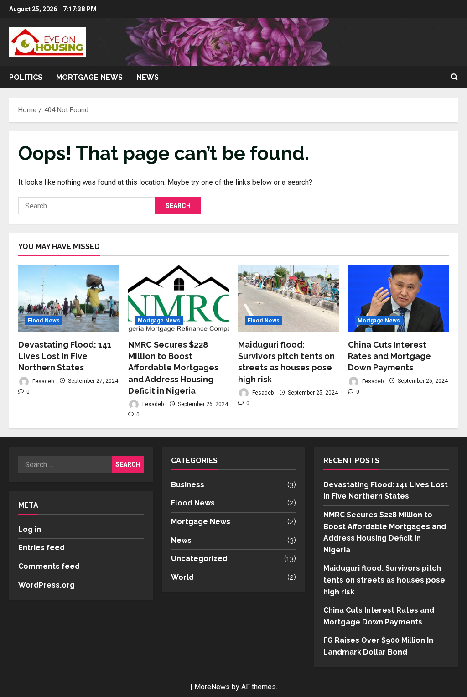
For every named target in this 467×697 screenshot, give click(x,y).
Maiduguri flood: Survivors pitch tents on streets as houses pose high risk (384, 580)
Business (187, 484)
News (147, 77)
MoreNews (212, 686)
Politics (25, 77)
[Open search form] (454, 77)
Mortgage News (89, 77)
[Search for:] (86, 205)
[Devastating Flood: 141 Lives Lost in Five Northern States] (68, 298)
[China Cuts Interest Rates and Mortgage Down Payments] (398, 298)
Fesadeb (42, 381)
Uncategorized (199, 558)
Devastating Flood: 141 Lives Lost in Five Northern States (64, 356)
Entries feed (41, 547)
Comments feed (49, 566)
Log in (29, 529)
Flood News (44, 320)
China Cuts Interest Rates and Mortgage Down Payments (389, 356)
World (182, 577)
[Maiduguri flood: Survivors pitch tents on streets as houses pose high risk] (288, 298)
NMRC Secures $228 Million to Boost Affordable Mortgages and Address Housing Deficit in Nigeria (173, 367)
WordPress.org (46, 585)
